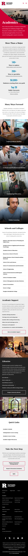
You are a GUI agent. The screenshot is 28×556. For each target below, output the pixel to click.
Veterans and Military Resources (7, 521)
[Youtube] (18, 538)
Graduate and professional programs (14, 76)
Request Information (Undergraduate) (14, 463)
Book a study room (6, 380)
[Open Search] (23, 3)
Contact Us (4, 525)
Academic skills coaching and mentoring (10, 319)
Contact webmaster (15, 553)
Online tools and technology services (10, 322)
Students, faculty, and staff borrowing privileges (12, 387)
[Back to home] (11, 486)
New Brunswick (4, 490)
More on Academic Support (14, 332)
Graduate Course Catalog (9, 436)
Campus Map (4, 511)
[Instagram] (14, 538)
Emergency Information (18, 511)
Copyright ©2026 (5, 551)
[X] (10, 538)
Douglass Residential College (10, 291)
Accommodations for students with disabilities (12, 327)
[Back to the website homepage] (7, 3)
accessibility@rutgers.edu (8, 547)
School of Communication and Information (13, 265)
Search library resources (7, 382)
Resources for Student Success (7, 502)
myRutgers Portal (17, 500)
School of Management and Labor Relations (13, 281)
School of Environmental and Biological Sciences (12, 273)
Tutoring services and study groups (10, 317)
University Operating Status (6, 531)
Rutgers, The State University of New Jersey (15, 551)
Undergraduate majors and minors (14, 67)
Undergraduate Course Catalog (10, 432)
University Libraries (5, 504)
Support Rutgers (17, 523)
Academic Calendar (7, 429)
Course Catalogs (17, 502)
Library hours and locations (8, 385)
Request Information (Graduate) (14, 468)
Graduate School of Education (10, 250)
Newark (19, 490)
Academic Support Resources (10, 439)
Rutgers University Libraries (14, 392)
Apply (14, 473)
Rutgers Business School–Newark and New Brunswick (13, 258)
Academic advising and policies (9, 314)
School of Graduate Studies (9, 277)
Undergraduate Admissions (6, 516)
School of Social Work (8, 284)
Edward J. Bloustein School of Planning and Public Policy (13, 241)
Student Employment (18, 521)
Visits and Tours (17, 509)
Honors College (7, 288)
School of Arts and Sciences (9, 262)
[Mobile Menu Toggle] (26, 3)
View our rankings (14, 94)
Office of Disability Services (19, 518)
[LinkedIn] (22, 538)
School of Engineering (8, 269)
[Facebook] (5, 538)
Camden (3, 492)
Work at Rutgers (4, 523)
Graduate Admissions (18, 516)
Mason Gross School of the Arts (10, 254)
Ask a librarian (5, 377)
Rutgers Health (12, 490)
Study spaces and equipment (8, 324)
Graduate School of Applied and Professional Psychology (13, 246)
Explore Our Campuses (6, 509)
